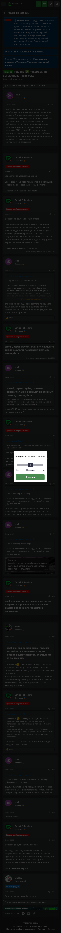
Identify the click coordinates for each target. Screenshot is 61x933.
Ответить (30, 477)
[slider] (30, 465)
